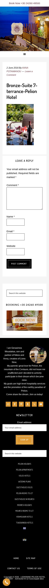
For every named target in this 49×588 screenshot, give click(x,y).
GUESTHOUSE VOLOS (24, 487)
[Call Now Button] (6, 582)
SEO (42, 579)
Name (11, 216)
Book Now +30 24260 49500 (24, 3)
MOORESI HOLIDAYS (24, 505)
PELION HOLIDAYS (24, 464)
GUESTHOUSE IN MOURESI (24, 499)
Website (11, 246)
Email (10, 231)
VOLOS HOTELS (24, 476)
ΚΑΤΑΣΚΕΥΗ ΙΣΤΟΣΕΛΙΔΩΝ (27, 579)
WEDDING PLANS (24, 481)
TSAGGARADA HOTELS (24, 523)
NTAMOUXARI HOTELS (24, 517)
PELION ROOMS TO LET (24, 493)
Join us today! (36, 394)
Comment (13, 185)
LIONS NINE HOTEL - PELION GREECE (24, 29)
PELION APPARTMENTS (24, 470)
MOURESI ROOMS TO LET (24, 511)
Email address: (24, 422)
